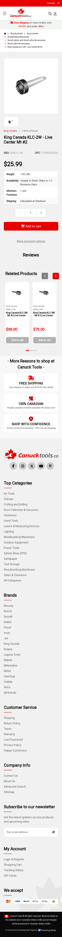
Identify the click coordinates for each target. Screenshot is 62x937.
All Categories (12, 580)
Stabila (8, 681)
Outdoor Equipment (16, 542)
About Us (9, 781)
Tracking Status (14, 870)
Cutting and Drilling (15, 504)
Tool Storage (12, 564)
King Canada (11, 643)
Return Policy (12, 723)
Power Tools (12, 548)
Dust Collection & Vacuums (21, 509)
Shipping (9, 718)
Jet (6, 638)
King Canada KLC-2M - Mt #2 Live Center (17, 314)
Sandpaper (10, 558)
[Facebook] (13, 466)
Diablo (7, 622)
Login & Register (14, 859)
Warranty (9, 734)
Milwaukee (10, 665)
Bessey (8, 605)
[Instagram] (22, 466)
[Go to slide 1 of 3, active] (27, 350)
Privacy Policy (12, 745)
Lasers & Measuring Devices (22, 526)
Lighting (9, 531)
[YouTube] (41, 466)
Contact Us (11, 775)
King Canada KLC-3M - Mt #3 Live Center (44, 314)
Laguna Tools (12, 654)
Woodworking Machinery (19, 569)
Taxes (7, 728)
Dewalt (8, 616)
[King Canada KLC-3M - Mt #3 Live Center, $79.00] (44, 292)
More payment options (31, 241)
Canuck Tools (16, 916)
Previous (45, 276)
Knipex (8, 649)
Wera (7, 687)
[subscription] (53, 832)
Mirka (7, 671)
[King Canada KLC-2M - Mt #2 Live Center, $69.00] (17, 292)
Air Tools (9, 493)
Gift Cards (10, 875)
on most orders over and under (32, 24)
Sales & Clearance (15, 575)
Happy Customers (15, 750)
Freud (7, 627)
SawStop (9, 676)
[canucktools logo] (31, 453)
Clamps (9, 499)
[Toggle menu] (4, 13)
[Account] (55, 14)
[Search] (50, 14)
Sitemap (9, 792)
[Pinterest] (50, 466)
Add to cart (33, 226)
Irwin (7, 633)
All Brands (10, 692)
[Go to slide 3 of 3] (35, 350)
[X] (32, 466)
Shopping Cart (13, 864)
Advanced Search (15, 786)
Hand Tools (11, 520)
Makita (8, 660)
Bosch (8, 611)
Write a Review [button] (30, 131)
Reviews (31, 255)
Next (56, 276)
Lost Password (13, 739)
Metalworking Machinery (19, 537)
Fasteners (10, 515)
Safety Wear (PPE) (15, 553)
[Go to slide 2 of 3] (31, 350)
